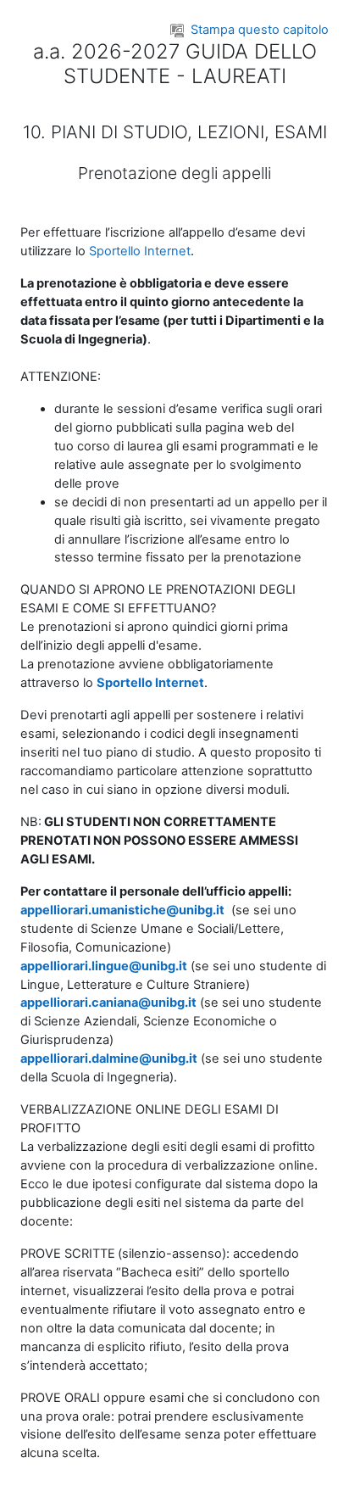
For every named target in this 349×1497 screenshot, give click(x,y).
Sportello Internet (140, 251)
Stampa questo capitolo (260, 29)
